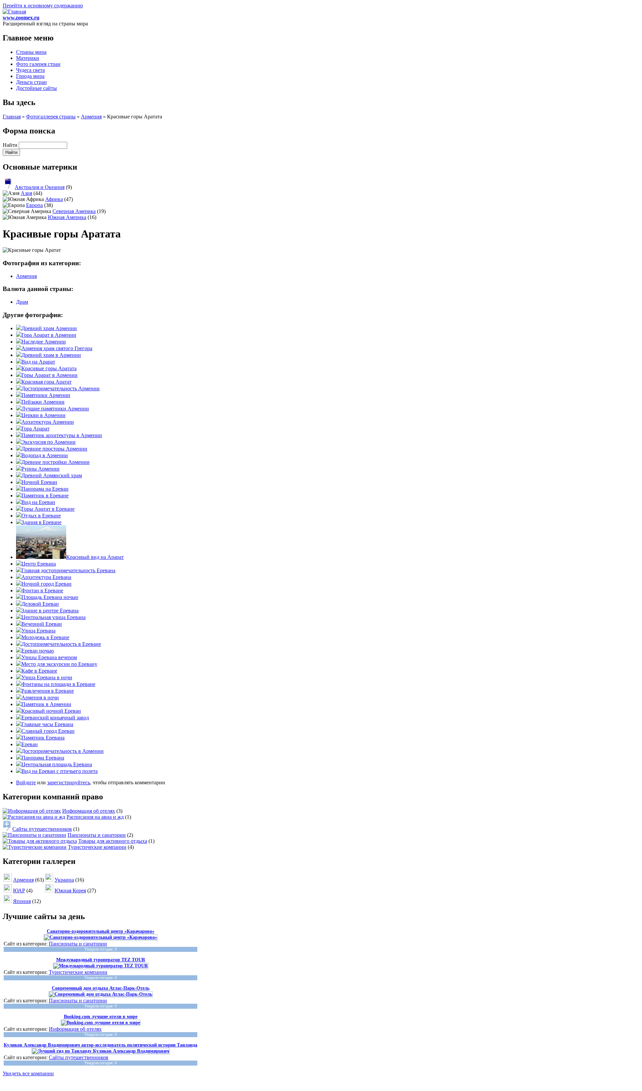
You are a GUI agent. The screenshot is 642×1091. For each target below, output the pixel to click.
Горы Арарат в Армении (49, 375)
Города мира (30, 76)
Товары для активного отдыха (112, 841)
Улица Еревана (38, 630)
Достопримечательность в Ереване (61, 644)
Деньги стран (31, 82)
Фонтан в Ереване (42, 590)
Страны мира (31, 52)
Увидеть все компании (28, 1073)
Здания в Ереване (41, 522)
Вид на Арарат (38, 362)
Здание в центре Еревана (50, 610)
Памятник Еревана (43, 737)
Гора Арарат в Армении (48, 335)
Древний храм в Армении (51, 355)
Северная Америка (74, 211)
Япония (22, 901)
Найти (11, 145)
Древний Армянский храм (51, 475)
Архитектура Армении (47, 422)
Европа (34, 205)
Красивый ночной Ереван (51, 711)
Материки (27, 58)
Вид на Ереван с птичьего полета (59, 771)
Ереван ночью (37, 651)
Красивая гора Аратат (46, 382)
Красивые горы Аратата (49, 368)
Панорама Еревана (42, 758)
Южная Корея (70, 890)
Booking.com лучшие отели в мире (100, 1016)
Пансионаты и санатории (97, 835)
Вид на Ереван (38, 502)
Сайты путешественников (42, 829)
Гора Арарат (35, 428)
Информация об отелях (88, 811)
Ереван (29, 744)
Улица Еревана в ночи (46, 677)
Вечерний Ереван (41, 624)
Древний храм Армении (49, 328)
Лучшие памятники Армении (55, 408)
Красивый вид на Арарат (95, 557)
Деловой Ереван (40, 604)
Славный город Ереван (48, 731)
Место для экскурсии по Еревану (59, 664)
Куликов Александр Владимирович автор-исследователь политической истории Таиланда (100, 1045)
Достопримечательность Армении (60, 388)
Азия (26, 193)
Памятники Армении (45, 395)
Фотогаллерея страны (51, 116)
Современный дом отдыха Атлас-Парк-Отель (100, 988)
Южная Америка (67, 217)
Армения (91, 116)
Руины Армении (40, 469)
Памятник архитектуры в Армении (61, 435)
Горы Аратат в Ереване (48, 509)
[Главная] (14, 11)
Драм (22, 302)
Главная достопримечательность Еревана (68, 570)
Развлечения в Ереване (47, 691)
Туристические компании (97, 847)
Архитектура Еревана (46, 577)
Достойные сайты (36, 88)
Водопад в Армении (44, 455)
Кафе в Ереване (39, 671)
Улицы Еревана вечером (49, 657)
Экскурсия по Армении (48, 442)
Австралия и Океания (40, 187)
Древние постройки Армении (55, 462)
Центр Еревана (38, 564)
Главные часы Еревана (47, 724)
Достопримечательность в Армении (62, 751)
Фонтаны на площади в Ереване (58, 684)
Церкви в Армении (43, 415)
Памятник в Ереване (45, 495)
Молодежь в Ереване (45, 637)
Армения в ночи (40, 697)
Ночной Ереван (39, 482)
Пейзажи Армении (43, 402)
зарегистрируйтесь (68, 782)
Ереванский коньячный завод (55, 717)
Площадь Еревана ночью (49, 597)
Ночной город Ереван (46, 584)
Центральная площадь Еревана (56, 764)
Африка (54, 199)
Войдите (26, 782)
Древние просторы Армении (54, 449)
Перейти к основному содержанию (43, 5)
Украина (64, 880)
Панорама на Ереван (45, 489)
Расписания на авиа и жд (95, 817)
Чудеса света (30, 70)
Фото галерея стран (38, 64)
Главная (12, 116)
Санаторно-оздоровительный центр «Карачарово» (100, 931)
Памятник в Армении (46, 704)
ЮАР (19, 890)
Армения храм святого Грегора (56, 348)
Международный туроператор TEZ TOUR (100, 959)
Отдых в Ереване (41, 515)
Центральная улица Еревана (53, 617)
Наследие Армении (43, 341)
